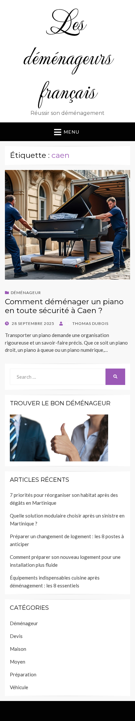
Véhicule (19, 687)
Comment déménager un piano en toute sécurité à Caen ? (64, 306)
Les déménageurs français (67, 56)
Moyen (17, 662)
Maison (18, 649)
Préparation (23, 674)
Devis (16, 636)
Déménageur (26, 292)
